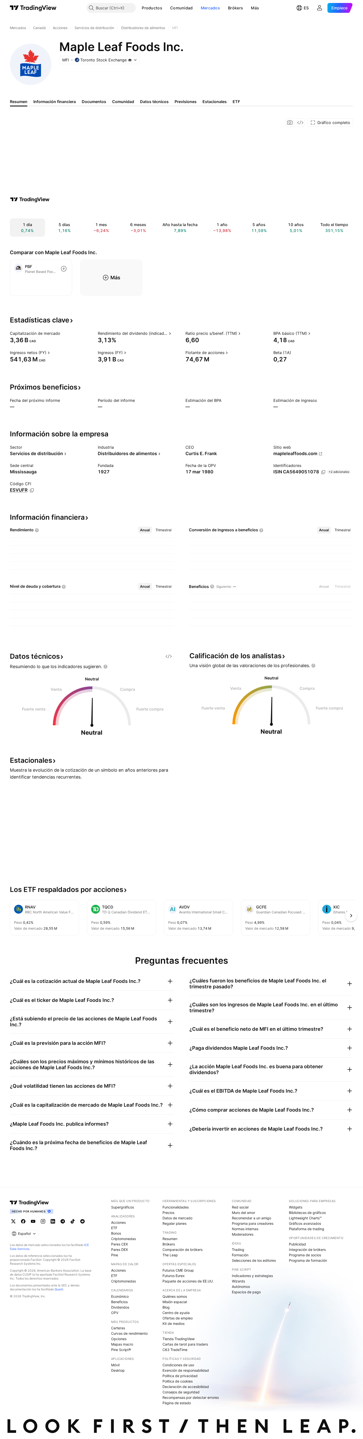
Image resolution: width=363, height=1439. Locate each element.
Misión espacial (174, 1302)
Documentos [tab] (94, 101)
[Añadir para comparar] (64, 269)
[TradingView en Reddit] (82, 1221)
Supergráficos (122, 1207)
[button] (166, 8)
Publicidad (297, 1244)
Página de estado (176, 1403)
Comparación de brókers (182, 1249)
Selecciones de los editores (254, 1260)
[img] (130, 60)
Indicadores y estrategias (252, 1276)
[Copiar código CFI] (32, 490)
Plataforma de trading (306, 1229)
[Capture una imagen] (290, 122)
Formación (240, 1255)
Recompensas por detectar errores (190, 1397)
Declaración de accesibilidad (185, 1387)
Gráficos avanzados (305, 1223)
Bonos (116, 1233)
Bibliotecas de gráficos (307, 1212)
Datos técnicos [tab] (154, 101)
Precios (168, 1212)
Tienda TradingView (178, 1339)
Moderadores (242, 1234)
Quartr (59, 1289)
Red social (240, 1207)
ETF (114, 1228)
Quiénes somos (174, 1296)
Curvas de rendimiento (129, 1333)
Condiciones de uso (178, 1365)
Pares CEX (119, 1244)
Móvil (115, 1365)
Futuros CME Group (178, 1270)
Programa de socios (305, 1255)
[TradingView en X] (13, 1221)
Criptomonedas (123, 1239)
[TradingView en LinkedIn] (52, 1221)
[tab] (145, 530)
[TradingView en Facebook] (23, 1221)
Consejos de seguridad (181, 1392)
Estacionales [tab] (214, 101)
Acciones (118, 1222)
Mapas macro (122, 1344)
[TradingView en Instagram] (43, 1221)
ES (306, 7)
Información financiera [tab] (54, 101)
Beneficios (119, 1302)
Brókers (235, 7)
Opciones (118, 1339)
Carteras (118, 1328)
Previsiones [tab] (186, 101)
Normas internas (245, 1229)
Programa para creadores (252, 1223)
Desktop (118, 1370)
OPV (114, 1313)
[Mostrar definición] (63, 333)
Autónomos (241, 1286)
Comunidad (181, 7)
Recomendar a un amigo (251, 1218)
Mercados (210, 7)
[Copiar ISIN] (323, 472)
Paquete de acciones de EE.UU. (188, 1281)
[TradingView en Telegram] (62, 1221)
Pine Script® (121, 1350)
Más (255, 7)
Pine (114, 1255)
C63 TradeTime (174, 1350)
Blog (166, 1307)
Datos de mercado (177, 1218)
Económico (120, 1296)
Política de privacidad (180, 1376)
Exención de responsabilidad (185, 1370)
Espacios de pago (246, 1292)
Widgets (295, 1207)
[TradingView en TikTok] (72, 1221)
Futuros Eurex (173, 1276)
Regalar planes (174, 1223)
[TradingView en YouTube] (33, 1221)
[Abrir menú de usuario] (319, 8)
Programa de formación (308, 1260)
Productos (152, 7)
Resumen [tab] (18, 101)
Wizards (238, 1281)
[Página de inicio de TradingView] (33, 7)
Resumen (169, 1239)
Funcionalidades (175, 1207)
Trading (238, 1249)
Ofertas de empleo (177, 1318)
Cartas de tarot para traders (185, 1344)
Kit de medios (173, 1323)
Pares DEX (119, 1249)
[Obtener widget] (300, 122)
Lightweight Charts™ (305, 1218)
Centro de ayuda (176, 1313)
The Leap (170, 1255)
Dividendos (120, 1307)
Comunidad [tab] (123, 101)
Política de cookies (177, 1381)
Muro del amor (243, 1212)
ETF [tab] (236, 101)
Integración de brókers (307, 1249)
